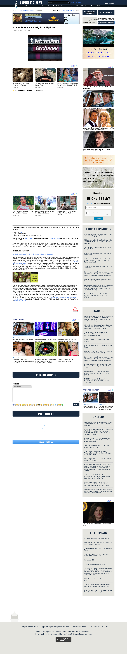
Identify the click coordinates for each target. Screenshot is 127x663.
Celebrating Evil (89, 560)
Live (78, 6)
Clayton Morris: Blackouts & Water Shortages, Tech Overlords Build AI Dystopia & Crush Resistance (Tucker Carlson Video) (98, 326)
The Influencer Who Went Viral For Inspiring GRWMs (23, 212)
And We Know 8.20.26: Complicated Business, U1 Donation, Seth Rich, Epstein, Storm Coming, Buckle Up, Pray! (97, 476)
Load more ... (46, 442)
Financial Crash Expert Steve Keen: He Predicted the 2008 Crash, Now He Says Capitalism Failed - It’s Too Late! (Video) (96, 484)
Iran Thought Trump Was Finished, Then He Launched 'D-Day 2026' (97, 459)
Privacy (54, 627)
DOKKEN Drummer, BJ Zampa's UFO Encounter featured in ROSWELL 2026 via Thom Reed (97, 380)
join (21, 232)
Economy (28, 6)
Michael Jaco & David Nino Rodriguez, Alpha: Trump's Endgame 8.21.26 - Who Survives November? (98, 241)
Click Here (28, 238)
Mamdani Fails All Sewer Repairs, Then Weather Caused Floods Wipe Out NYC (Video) (96, 295)
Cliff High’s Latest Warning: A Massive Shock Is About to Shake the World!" (98, 280)
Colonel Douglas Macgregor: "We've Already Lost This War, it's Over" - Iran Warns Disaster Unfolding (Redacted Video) (98, 491)
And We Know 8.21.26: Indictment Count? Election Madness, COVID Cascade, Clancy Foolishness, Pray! (97, 260)
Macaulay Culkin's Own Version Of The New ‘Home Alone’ (98, 87)
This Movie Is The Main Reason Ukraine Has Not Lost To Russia (106, 407)
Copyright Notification (80, 627)
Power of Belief (52, 6)
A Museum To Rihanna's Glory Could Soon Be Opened (45, 212)
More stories (37, 21)
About (21, 627)
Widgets (105, 627)
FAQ (41, 627)
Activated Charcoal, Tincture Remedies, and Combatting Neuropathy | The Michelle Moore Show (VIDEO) (98, 366)
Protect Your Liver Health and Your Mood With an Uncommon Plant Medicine (98, 543)
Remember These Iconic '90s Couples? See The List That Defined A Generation (98, 129)
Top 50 (87, 6)
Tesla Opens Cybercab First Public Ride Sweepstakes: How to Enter (96, 555)
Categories (109, 6)
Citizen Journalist (54, 238)
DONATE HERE (89, 13)
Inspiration (73, 6)
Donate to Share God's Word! (98, 57)
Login (106, 3)
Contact (47, 627)
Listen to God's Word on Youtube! (98, 53)
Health (34, 6)
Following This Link (20, 300)
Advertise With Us (31, 627)
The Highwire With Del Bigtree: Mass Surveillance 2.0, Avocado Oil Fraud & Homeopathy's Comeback (96, 334)
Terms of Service (64, 627)
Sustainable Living (63, 6)
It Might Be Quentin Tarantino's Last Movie (97, 108)
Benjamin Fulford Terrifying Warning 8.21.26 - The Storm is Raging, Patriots (98, 235)
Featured (22, 6)
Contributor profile (29, 21)
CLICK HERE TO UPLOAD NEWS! (106, 23)
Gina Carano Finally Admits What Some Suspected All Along (98, 524)
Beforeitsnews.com (27, 11)
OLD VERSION (106, 12)
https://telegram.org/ (107, 176)
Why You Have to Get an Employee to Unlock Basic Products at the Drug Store (98, 591)
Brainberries (16, 215)
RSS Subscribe (94, 627)
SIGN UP (90, 203)
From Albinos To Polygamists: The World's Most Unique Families (66, 213)
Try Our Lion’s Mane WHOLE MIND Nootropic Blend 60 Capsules (33, 254)
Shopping (101, 6)
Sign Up (111, 3)
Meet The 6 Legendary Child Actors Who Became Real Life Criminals (96, 150)
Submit (98, 218)
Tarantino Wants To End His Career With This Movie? (67, 340)
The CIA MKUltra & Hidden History (94, 564)
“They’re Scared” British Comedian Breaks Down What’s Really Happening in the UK (97, 585)
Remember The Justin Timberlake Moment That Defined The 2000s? (23, 361)
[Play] (98, 37)
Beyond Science (42, 6)
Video (82, 6)
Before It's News (31, 2)
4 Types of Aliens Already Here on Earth (96, 538)
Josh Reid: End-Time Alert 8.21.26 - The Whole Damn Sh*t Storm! (96, 446)
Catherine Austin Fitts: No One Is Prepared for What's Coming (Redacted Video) (98, 352)
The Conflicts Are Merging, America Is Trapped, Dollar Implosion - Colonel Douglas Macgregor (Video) (98, 453)
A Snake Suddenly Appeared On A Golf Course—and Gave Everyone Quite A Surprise (45, 361)
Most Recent (94, 6)
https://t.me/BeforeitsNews (92, 182)
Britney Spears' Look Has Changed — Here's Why (66, 360)
